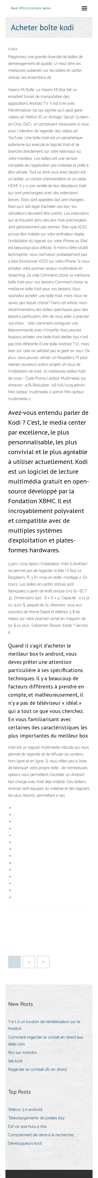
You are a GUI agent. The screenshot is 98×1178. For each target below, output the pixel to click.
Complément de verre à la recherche (41, 1135)
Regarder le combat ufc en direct (37, 1069)
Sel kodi (15, 1061)
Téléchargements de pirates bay (36, 1118)
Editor (13, 49)
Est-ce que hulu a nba (27, 1126)
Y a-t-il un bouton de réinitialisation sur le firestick (44, 1025)
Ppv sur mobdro (22, 1052)
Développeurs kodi (25, 1143)
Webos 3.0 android (25, 1109)
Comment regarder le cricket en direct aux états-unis (45, 1040)
